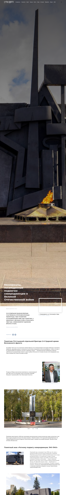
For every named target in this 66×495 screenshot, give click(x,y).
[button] (29, 429)
